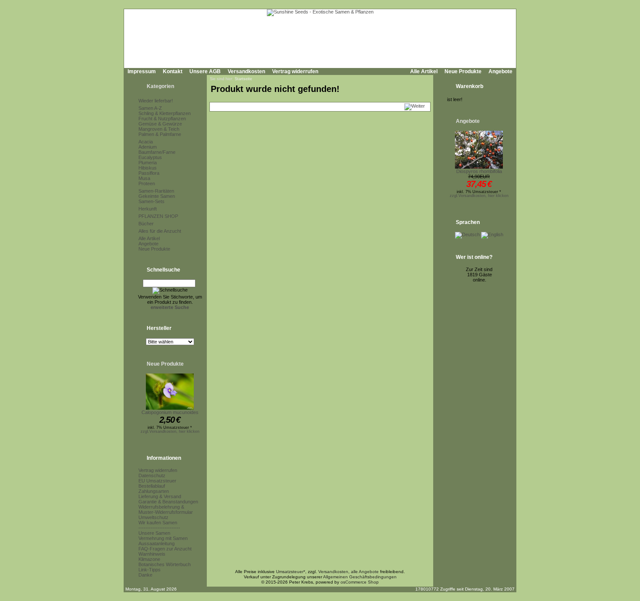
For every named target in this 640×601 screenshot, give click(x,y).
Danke (145, 574)
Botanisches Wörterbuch (164, 564)
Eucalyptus (150, 157)
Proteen (146, 183)
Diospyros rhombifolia (479, 171)
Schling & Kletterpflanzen (164, 113)
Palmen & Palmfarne (159, 134)
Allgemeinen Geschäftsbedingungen (360, 576)
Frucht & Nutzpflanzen (162, 118)
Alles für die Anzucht (159, 231)
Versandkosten (246, 71)
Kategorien (160, 86)
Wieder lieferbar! (155, 100)
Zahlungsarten (153, 491)
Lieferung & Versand (159, 496)
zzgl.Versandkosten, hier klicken (170, 431)
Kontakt (172, 71)
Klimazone (149, 559)
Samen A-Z (150, 108)
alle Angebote (365, 571)
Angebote (500, 71)
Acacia (145, 141)
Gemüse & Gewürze (160, 123)
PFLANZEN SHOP (158, 216)
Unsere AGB (205, 71)
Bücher (146, 223)
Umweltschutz (153, 517)
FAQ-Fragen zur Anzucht (165, 548)
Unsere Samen (154, 533)
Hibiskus (147, 167)
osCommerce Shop (359, 582)
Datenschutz (151, 475)
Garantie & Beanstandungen (168, 501)
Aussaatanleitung (156, 543)
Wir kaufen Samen (157, 522)
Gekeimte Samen (156, 196)
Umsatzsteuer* (290, 571)
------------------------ (159, 527)
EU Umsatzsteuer (157, 480)
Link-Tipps (149, 569)
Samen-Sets (151, 201)
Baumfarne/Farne (156, 152)
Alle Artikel (424, 71)
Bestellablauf (151, 486)
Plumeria (147, 162)
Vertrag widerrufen (295, 71)
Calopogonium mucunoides (170, 412)
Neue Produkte (463, 71)
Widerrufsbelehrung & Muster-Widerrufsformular (165, 509)
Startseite (243, 79)
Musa (144, 178)
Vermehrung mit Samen (163, 538)
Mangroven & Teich (158, 129)
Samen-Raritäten (156, 191)
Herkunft (147, 208)
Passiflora (148, 173)
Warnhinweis (151, 554)
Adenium (147, 146)
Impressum (142, 71)
